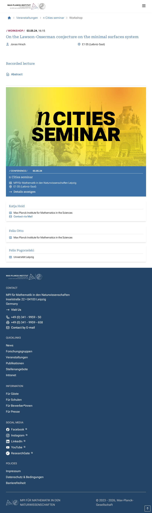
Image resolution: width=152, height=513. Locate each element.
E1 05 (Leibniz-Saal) (25, 186)
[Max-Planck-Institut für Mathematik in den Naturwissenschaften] (9, 18)
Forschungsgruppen (19, 351)
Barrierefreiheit (16, 483)
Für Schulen (14, 399)
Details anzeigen (25, 191)
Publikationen (15, 363)
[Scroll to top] (148, 509)
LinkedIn (17, 441)
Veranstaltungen (17, 357)
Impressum (13, 471)
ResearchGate (21, 453)
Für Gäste (12, 393)
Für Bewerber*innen (19, 405)
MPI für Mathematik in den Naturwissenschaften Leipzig (45, 182)
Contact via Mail (23, 216)
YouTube (17, 447)
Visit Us (16, 309)
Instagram (18, 435)
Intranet (11, 375)
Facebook (18, 429)
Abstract (16, 74)
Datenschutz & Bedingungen (25, 477)
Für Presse (13, 411)
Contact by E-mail (23, 327)
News (9, 345)
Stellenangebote (17, 369)
